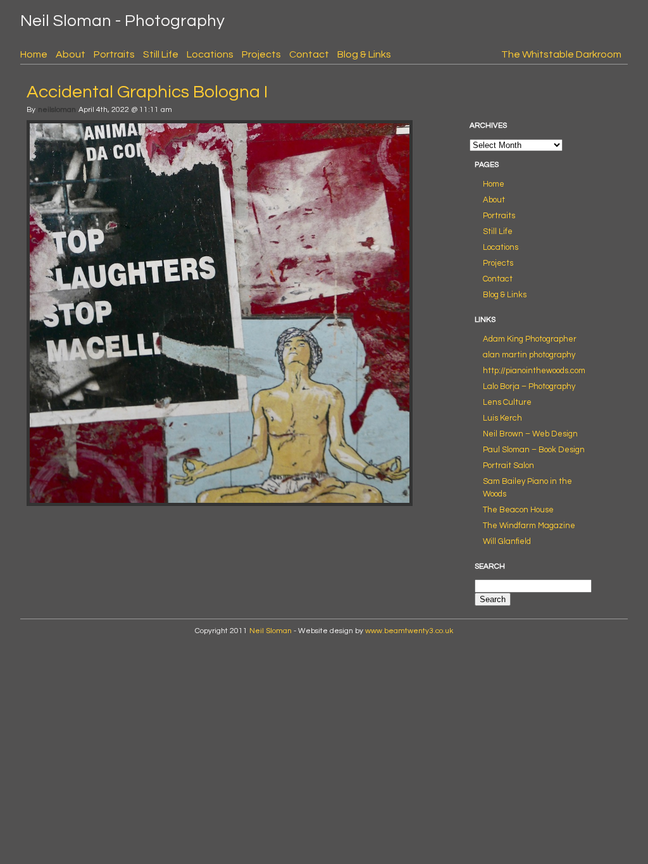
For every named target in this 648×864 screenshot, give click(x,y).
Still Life (160, 54)
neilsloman (57, 110)
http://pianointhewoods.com (534, 370)
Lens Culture (507, 402)
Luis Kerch (502, 418)
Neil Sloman (270, 631)
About (70, 54)
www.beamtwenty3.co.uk (409, 631)
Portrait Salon (508, 465)
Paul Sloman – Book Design (534, 449)
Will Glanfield (507, 541)
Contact (309, 54)
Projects (261, 54)
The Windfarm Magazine (529, 525)
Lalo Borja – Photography (529, 386)
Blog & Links (364, 54)
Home (33, 54)
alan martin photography (529, 354)
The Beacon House (518, 509)
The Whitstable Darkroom (561, 54)
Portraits (114, 54)
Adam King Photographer (529, 339)
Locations (210, 54)
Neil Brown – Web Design (530, 433)
